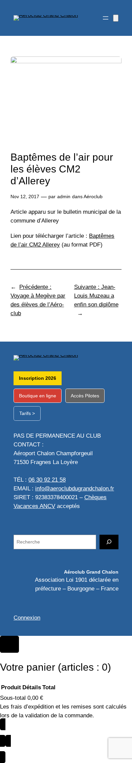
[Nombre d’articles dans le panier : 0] (115, 18)
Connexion (27, 618)
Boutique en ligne (37, 395)
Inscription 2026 (37, 378)
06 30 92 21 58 (47, 480)
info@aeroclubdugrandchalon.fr (74, 488)
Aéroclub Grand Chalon (91, 572)
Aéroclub (93, 196)
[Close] (9, 644)
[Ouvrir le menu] (106, 18)
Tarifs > (27, 413)
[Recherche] (109, 542)
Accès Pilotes (85, 395)
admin (63, 196)
